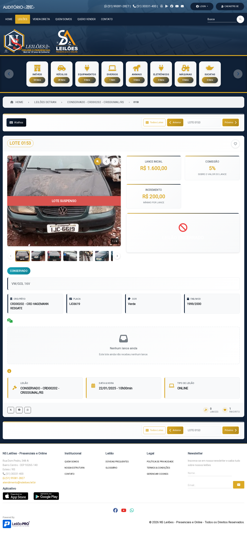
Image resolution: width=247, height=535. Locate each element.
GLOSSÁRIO (111, 468)
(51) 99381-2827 (118, 6)
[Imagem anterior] (106, 161)
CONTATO (107, 19)
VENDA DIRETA (41, 19)
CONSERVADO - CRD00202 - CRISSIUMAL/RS (95, 102)
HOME (8, 19)
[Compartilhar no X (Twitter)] (10, 410)
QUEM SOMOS (63, 19)
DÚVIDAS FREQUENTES (117, 461)
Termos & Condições (158, 468)
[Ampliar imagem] (97, 161)
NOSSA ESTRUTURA (74, 468)
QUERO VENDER (86, 19)
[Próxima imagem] (115, 161)
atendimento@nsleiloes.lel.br (19, 482)
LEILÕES (22, 19)
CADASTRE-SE (231, 6)
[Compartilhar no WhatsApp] (27, 410)
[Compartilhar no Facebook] (19, 410)
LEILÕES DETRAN (45, 102)
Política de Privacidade (160, 461)
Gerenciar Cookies (157, 474)
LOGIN (201, 6)
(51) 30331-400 (146, 6)
